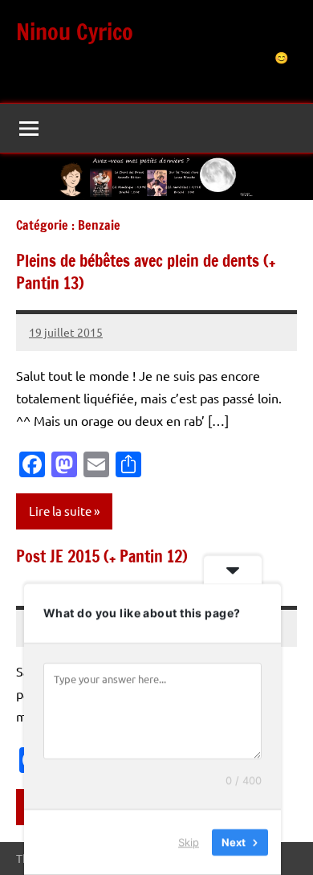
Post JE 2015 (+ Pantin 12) (102, 556)
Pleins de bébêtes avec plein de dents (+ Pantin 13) (145, 272)
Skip (188, 842)
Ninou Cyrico (74, 31)
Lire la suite (60, 510)
